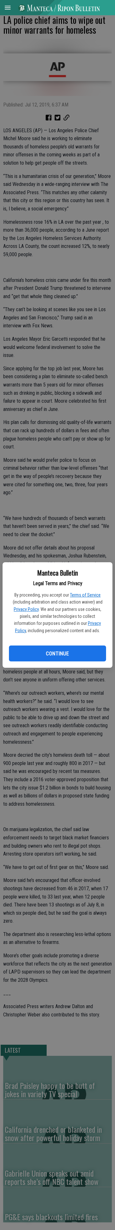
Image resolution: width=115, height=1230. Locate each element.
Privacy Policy (26, 609)
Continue (57, 654)
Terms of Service (85, 595)
